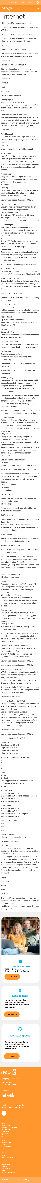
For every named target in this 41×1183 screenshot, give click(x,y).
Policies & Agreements (8, 1172)
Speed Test (4, 1134)
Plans (3, 1123)
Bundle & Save (6, 1125)
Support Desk (5, 1164)
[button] (38, 8)
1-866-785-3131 (7, 1096)
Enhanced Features (7, 1149)
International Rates (7, 1157)
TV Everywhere (6, 1146)
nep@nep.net (7, 1094)
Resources (4, 1166)
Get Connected (5, 1168)
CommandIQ (5, 1131)
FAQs (3, 1170)
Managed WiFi (6, 1129)
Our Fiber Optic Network (9, 1127)
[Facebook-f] (38, 2)
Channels (4, 1144)
